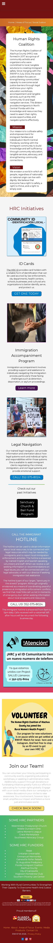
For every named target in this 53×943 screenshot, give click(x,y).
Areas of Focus (23, 22)
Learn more (26, 388)
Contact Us (32, 930)
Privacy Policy (34, 934)
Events (38, 927)
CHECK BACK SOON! (26, 808)
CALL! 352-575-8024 (26, 477)
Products (20, 930)
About (14, 927)
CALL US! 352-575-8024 (26, 604)
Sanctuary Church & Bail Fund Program (27, 508)
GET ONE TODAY (26, 293)
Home (11, 22)
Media (46, 927)
